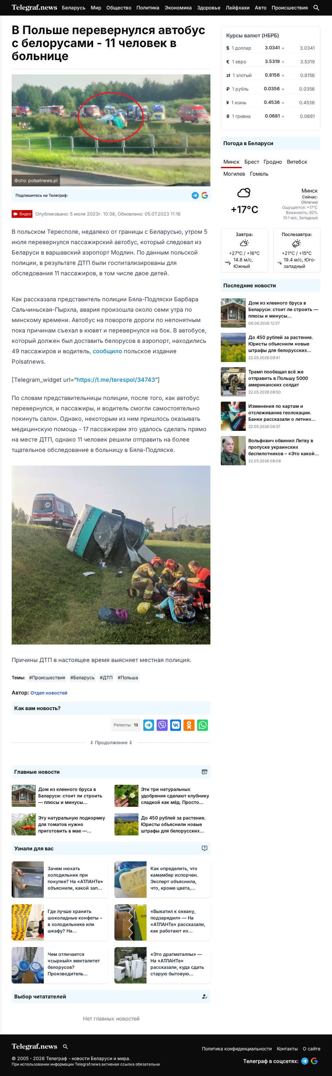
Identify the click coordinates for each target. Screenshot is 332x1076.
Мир (96, 8)
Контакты (287, 1048)
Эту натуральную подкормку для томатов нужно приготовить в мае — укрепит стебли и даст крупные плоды (71, 830)
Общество (118, 8)
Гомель (259, 173)
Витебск (297, 161)
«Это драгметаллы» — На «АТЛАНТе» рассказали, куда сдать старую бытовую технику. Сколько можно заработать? (177, 973)
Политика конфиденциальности (237, 1048)
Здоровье (208, 8)
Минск (231, 161)
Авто (261, 8)
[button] (196, 195)
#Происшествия (47, 677)
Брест (251, 161)
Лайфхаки (238, 8)
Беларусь (74, 8)
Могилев (234, 173)
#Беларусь (82, 677)
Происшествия (290, 8)
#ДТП (106, 677)
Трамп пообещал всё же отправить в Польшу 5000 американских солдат (278, 378)
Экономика (178, 8)
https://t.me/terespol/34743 (116, 379)
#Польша (128, 677)
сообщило (108, 351)
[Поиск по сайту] (316, 8)
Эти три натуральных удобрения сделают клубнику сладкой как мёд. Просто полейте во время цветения (175, 802)
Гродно (273, 161)
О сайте (311, 1048)
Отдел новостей (48, 692)
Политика (148, 8)
